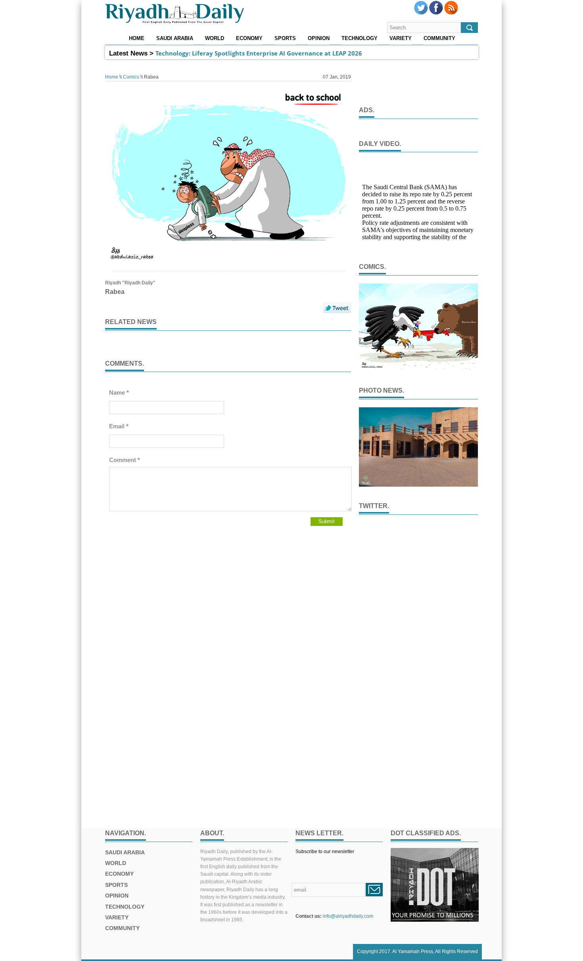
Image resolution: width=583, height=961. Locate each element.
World (214, 38)
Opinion (319, 38)
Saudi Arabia (174, 38)
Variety (400, 38)
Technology (359, 38)
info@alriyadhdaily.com (348, 916)
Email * (118, 426)
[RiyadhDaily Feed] (451, 13)
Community (439, 38)
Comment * (124, 460)
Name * (119, 392)
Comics (131, 77)
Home (136, 38)
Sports (285, 38)
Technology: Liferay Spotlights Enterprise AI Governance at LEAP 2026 (258, 53)
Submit (326, 521)
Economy (249, 38)
